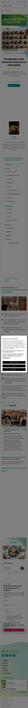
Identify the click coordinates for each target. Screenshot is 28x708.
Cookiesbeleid (11, 348)
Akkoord (14, 365)
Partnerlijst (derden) (6, 358)
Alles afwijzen (14, 369)
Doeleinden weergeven (14, 362)
